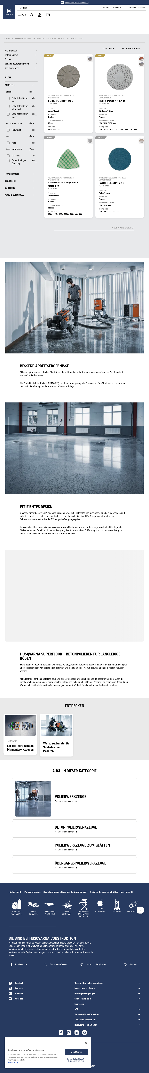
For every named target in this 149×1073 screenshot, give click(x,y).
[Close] (86, 1043)
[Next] (140, 910)
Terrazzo (16, 155)
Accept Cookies (76, 1052)
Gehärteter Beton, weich (20, 115)
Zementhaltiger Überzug (19, 162)
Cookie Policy (13, 1063)
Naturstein (17, 129)
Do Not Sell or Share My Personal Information (76, 1060)
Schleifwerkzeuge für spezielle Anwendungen (65, 892)
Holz (14, 142)
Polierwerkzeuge (32, 892)
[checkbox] (18, 100)
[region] (48, 1052)
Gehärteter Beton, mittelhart (20, 108)
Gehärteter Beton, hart (20, 100)
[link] (74, 2)
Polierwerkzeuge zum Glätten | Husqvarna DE (111, 892)
